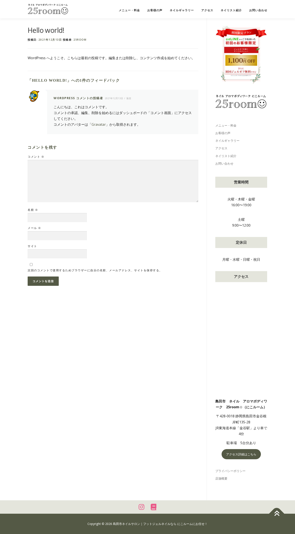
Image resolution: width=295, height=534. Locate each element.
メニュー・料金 (129, 10)
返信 (128, 98)
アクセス (207, 10)
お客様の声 (154, 10)
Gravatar (99, 124)
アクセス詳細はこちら (241, 454)
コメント (36, 157)
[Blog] (153, 507)
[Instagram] (141, 507)
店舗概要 (221, 478)
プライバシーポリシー (230, 471)
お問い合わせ (258, 10)
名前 (33, 210)
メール (34, 228)
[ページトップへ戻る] (276, 513)
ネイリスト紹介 (231, 10)
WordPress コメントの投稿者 (78, 98)
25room (79, 39)
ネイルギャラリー (182, 10)
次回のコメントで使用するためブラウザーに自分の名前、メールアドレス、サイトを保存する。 (95, 270)
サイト (32, 246)
